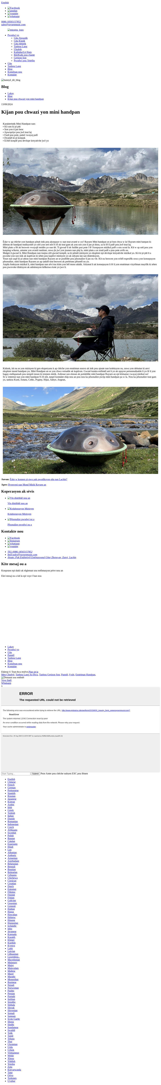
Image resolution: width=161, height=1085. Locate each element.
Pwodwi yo (13, 35)
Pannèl (11, 655)
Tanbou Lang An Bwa (27, 674)
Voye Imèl (6, 680)
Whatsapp (6, 683)
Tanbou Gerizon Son (49, 674)
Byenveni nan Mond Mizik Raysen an (27, 484)
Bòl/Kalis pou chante (24, 55)
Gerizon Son (20, 57)
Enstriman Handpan (85, 674)
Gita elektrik (20, 43)
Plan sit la (33, 671)
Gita (10, 63)
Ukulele (18, 49)
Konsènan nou (15, 72)
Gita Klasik (19, 40)
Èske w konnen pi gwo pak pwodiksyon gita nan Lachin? (38, 479)
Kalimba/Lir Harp (23, 52)
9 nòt (71, 674)
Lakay (11, 93)
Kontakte (12, 74)
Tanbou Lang (20, 46)
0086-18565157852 (11, 21)
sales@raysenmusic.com (13, 24)
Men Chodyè (7, 674)
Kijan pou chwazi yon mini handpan (26, 99)
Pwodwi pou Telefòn (24, 60)
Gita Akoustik (21, 38)
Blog (10, 69)
